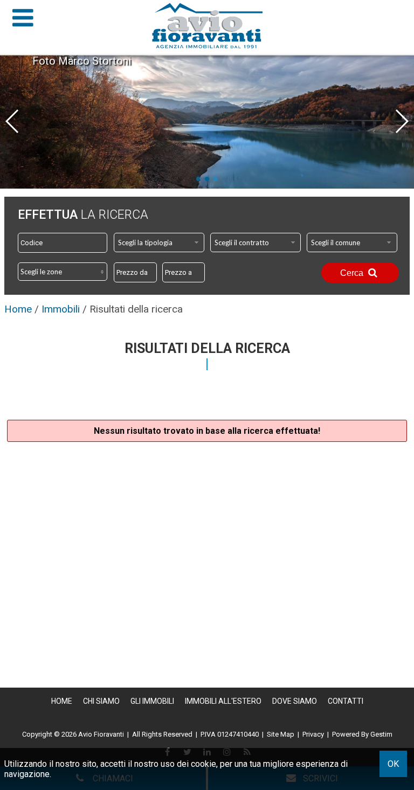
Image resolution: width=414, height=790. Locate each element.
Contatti (345, 701)
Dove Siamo (294, 701)
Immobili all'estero (223, 701)
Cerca (352, 273)
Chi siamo (101, 701)
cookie (203, 764)
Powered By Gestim (362, 734)
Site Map (280, 734)
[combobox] (159, 242)
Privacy (313, 734)
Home (61, 701)
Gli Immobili (152, 701)
